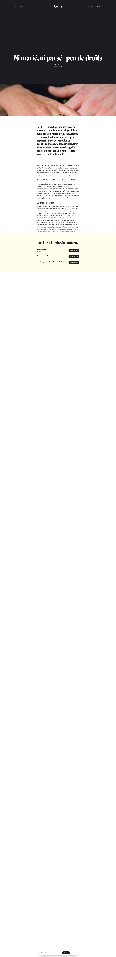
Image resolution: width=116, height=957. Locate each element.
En (22, 6)
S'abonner (99, 6)
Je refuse (73, 952)
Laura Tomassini (58, 64)
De (20, 6)
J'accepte (66, 952)
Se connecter (90, 6)
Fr (24, 6)
